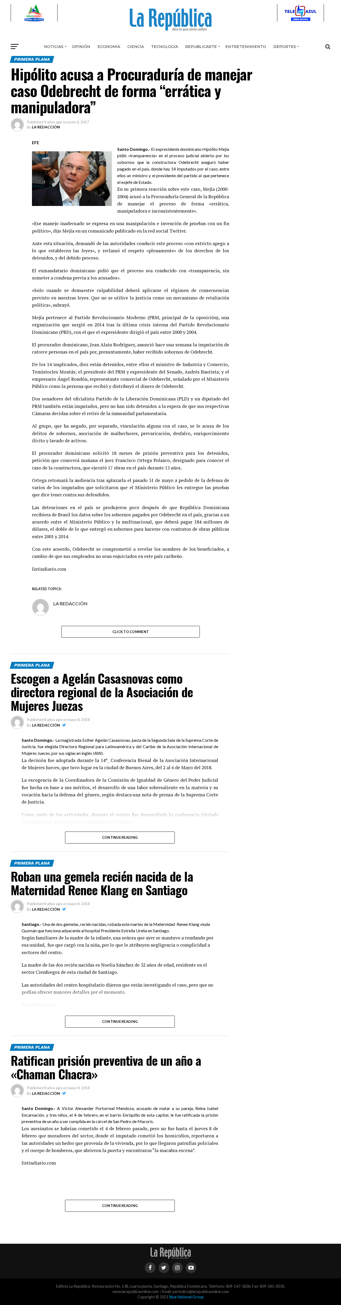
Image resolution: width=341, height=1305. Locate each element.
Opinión (81, 46)
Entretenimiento (245, 46)
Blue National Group (186, 1297)
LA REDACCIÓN (46, 127)
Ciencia (135, 46)
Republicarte (201, 46)
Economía (109, 46)
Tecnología (164, 46)
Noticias (53, 46)
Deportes (284, 46)
